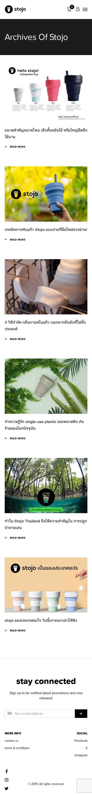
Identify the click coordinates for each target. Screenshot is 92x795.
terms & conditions (17, 748)
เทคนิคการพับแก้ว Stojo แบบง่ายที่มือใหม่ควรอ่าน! (46, 229)
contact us (11, 741)
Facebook (81, 741)
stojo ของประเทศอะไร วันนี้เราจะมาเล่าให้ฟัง (41, 620)
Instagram (81, 755)
